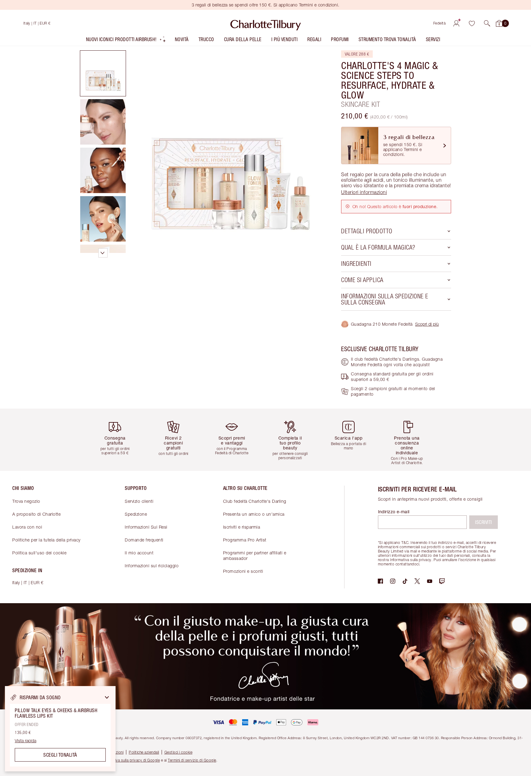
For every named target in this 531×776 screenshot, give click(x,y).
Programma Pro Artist (244, 539)
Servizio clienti (139, 501)
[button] (487, 23)
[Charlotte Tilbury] (265, 23)
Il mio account (139, 552)
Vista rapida (25, 740)
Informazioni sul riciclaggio (152, 565)
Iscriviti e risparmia (241, 527)
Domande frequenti (144, 539)
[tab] (103, 73)
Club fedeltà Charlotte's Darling (254, 501)
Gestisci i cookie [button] (178, 752)
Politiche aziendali (144, 752)
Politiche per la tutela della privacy (46, 539)
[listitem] (126, 41)
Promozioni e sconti (243, 571)
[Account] (456, 23)
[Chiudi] (107, 697)
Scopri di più (427, 324)
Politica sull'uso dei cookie (39, 552)
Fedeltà (439, 23)
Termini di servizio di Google (192, 760)
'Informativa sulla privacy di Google (130, 760)
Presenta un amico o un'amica (254, 514)
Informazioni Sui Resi (146, 527)
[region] (60, 728)
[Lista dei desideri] (471, 23)
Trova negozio (26, 501)
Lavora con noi (27, 527)
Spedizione (136, 514)
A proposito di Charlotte (36, 514)
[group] (119, 440)
